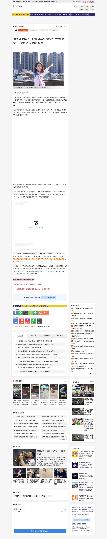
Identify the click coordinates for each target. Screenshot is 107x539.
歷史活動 (25, 1)
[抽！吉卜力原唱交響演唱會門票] (75, 454)
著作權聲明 (74, 514)
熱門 (20, 15)
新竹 (43, 496)
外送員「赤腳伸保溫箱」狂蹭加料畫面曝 (27, 423)
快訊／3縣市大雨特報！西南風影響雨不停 (26, 427)
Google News (93, 2)
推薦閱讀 (20, 336)
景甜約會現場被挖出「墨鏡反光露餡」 (81, 319)
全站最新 (60, 336)
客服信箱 (74, 511)
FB (83, 2)
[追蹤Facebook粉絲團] (15, 321)
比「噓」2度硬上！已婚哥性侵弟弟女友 (83, 323)
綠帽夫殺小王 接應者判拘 (80, 351)
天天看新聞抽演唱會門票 (85, 462)
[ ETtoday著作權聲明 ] (42, 326)
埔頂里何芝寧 (27, 496)
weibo (91, 2)
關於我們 (84, 507)
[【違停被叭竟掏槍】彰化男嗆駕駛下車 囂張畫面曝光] (63, 395)
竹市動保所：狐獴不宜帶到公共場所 (46, 481)
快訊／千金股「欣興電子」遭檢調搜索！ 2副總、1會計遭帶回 (82, 365)
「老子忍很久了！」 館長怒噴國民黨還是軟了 (82, 342)
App (21, 1)
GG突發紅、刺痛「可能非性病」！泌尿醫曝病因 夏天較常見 (34, 341)
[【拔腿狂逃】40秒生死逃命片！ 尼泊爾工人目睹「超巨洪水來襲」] (44, 395)
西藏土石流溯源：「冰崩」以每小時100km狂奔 (82, 360)
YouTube (85, 2)
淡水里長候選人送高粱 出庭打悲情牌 (33, 481)
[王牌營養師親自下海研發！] (75, 497)
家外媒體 (41, 1)
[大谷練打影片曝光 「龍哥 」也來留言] (19, 473)
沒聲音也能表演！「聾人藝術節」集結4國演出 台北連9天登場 (35, 344)
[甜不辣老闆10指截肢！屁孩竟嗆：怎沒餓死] (60, 473)
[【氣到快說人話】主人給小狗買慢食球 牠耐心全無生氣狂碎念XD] (53, 395)
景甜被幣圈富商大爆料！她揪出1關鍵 (26, 437)
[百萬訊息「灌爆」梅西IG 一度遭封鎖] (24, 457)
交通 (19, 33)
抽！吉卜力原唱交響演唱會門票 (86, 452)
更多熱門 (63, 439)
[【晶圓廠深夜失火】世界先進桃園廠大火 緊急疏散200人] (26, 395)
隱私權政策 (85, 511)
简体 (14, 1)
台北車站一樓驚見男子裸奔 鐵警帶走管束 (54, 427)
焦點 (17, 15)
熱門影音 (33, 336)
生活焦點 (22, 30)
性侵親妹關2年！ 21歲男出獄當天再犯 (83, 331)
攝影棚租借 (54, 1)
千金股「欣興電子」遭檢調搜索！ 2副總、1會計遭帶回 (88, 412)
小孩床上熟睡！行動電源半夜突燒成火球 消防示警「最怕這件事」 (38, 351)
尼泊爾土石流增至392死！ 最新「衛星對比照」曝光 (88, 402)
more (66, 381)
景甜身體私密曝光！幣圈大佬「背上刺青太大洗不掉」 (82, 335)
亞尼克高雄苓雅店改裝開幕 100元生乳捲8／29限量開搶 (33, 371)
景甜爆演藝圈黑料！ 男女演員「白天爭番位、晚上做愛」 (82, 327)
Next (65, 394)
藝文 (14, 33)
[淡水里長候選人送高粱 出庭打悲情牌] (33, 473)
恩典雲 (81, 9)
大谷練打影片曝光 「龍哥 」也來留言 (19, 481)
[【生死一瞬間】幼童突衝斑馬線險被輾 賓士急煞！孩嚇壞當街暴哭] (17, 395)
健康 (53, 30)
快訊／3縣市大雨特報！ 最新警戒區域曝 (29, 348)
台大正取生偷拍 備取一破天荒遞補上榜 (53, 433)
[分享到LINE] (20, 313)
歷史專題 (30, 1)
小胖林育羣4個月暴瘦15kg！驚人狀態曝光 (82, 370)
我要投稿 (74, 507)
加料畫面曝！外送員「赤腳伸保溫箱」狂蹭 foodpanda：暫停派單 (38, 354)
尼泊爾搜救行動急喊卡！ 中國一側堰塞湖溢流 (88, 437)
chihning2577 (31, 192)
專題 (27, 15)
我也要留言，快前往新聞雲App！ (40, 531)
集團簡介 (90, 507)
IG (87, 2)
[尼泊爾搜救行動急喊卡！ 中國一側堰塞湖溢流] (78, 437)
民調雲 (81, 6)
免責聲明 (80, 514)
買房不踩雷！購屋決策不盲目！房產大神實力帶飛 (86, 483)
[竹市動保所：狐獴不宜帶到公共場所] (46, 473)
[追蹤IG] (27, 321)
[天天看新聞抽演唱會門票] (75, 465)
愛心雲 (92, 6)
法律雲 (86, 6)
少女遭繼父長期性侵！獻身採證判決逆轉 (82, 309)
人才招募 (79, 507)
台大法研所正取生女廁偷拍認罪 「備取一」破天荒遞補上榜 (34, 364)
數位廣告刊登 (47, 1)
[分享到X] (25, 313)
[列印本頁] (35, 313)
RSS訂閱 (74, 516)
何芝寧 (17, 496)
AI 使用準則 (86, 514)
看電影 (76, 6)
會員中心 (35, 1)
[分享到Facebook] (15, 313)
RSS (89, 2)
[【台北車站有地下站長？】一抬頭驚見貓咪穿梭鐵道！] (35, 395)
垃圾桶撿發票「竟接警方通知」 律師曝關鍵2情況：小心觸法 (34, 368)
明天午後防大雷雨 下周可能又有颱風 (25, 417)
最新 (13, 15)
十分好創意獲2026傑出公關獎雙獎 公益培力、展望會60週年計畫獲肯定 (37, 361)
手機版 (17, 1)
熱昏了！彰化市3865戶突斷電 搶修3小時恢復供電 (31, 358)
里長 (36, 496)
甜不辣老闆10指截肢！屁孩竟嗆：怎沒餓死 (60, 482)
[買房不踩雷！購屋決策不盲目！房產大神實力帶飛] (75, 485)
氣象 (43, 30)
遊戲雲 (92, 9)
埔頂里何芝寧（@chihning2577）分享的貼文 (36, 249)
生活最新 (47, 336)
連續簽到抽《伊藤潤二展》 (85, 473)
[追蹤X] (39, 321)
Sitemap (79, 511)
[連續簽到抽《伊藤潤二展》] (75, 476)
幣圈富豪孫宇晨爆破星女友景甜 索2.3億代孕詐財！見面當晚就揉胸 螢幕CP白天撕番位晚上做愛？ (89, 424)
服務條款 (91, 511)
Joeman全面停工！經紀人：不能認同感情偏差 (82, 314)
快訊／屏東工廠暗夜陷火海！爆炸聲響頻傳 (82, 347)
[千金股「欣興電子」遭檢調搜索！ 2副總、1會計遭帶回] (78, 411)
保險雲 (86, 9)
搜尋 (81, 1)
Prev (15, 394)
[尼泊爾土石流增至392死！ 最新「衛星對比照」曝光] (78, 401)
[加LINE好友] (33, 321)
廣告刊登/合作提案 (76, 509)
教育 (33, 30)
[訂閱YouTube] (21, 321)
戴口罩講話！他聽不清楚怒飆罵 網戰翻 (53, 437)
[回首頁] (17, 6)
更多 (91, 373)
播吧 (24, 15)
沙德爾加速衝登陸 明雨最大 (50, 430)
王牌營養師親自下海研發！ (85, 495)
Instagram (78, 523)
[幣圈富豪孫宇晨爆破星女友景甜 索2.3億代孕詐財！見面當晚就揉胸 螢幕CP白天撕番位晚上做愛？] (78, 421)
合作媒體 (90, 509)
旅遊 (42, 15)
